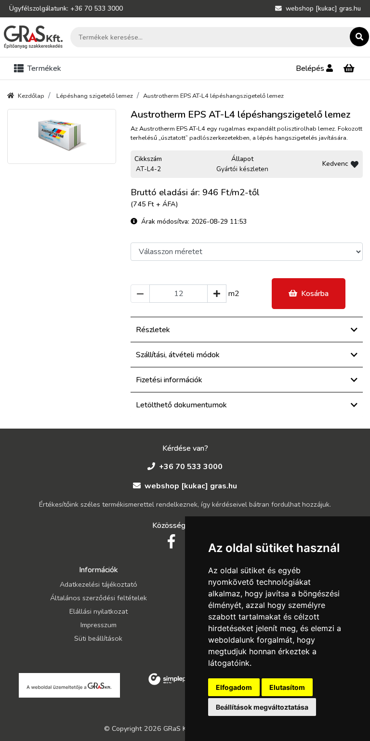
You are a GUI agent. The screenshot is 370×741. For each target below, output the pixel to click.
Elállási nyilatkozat (98, 611)
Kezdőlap (31, 96)
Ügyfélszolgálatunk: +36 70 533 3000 (66, 8)
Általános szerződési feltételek (98, 598)
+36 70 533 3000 (191, 466)
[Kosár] (349, 68)
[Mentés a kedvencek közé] (354, 164)
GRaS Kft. (178, 728)
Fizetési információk (169, 380)
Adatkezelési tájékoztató (98, 584)
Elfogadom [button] (234, 687)
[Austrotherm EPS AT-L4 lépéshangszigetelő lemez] (61, 136)
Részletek (153, 329)
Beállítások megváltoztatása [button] (262, 707)
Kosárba (315, 293)
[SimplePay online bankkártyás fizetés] (170, 678)
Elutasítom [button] (287, 687)
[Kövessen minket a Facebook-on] (171, 542)
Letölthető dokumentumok (181, 405)
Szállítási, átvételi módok (178, 355)
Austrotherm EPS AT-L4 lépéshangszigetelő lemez (213, 96)
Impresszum (98, 625)
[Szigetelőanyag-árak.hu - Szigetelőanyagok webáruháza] (33, 37)
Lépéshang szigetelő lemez (94, 96)
